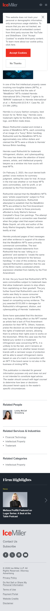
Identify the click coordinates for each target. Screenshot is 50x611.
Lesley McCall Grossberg (21, 412)
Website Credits (10, 599)
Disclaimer (8, 603)
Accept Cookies (18, 53)
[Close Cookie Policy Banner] (43, 17)
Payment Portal (10, 594)
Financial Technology (15, 437)
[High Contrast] (40, 5)
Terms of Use (9, 589)
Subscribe (9, 546)
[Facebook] (5, 555)
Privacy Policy (10, 578)
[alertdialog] (25, 41)
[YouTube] (25, 555)
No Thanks (16, 63)
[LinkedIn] (19, 555)
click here (10, 45)
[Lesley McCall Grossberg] (7, 414)
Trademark (10, 445)
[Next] (46, 500)
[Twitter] (12, 555)
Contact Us (10, 541)
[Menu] (46, 5)
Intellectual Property (15, 441)
